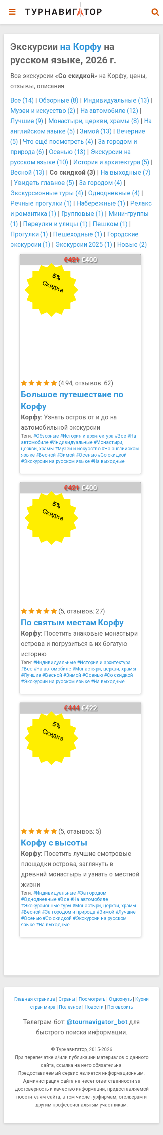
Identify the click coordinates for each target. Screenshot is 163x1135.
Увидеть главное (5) (44, 183)
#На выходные (108, 461)
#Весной (46, 455)
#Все (120, 436)
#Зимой (66, 455)
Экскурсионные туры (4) (46, 193)
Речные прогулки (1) (41, 203)
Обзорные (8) (58, 100)
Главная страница (34, 999)
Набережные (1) (101, 203)
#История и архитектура (87, 436)
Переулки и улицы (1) (55, 224)
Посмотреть (92, 999)
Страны (67, 999)
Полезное (70, 1007)
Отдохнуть (120, 999)
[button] (155, 12)
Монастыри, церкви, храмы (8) (93, 121)
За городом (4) (100, 183)
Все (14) (22, 100)
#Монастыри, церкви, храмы (104, 669)
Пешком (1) (110, 224)
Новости (94, 1007)
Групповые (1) (82, 213)
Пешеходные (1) (77, 234)
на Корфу (81, 46)
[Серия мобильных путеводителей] (63, 10)
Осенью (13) (67, 152)
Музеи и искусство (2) (42, 110)
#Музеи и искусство (77, 448)
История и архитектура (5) (111, 162)
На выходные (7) (125, 172)
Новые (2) (132, 244)
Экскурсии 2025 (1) (83, 244)
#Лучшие (31, 675)
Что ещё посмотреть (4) (58, 141)
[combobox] (155, 8)
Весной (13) (27, 172)
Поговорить (120, 1007)
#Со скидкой (112, 455)
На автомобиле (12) (109, 110)
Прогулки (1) (29, 234)
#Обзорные (46, 436)
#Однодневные (39, 899)
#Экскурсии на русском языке (55, 461)
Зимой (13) (96, 131)
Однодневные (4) (114, 193)
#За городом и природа (68, 912)
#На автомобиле (52, 669)
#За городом (91, 893)
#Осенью (86, 455)
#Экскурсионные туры (46, 905)
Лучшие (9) (26, 121)
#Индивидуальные (71, 442)
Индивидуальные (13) (116, 100)
